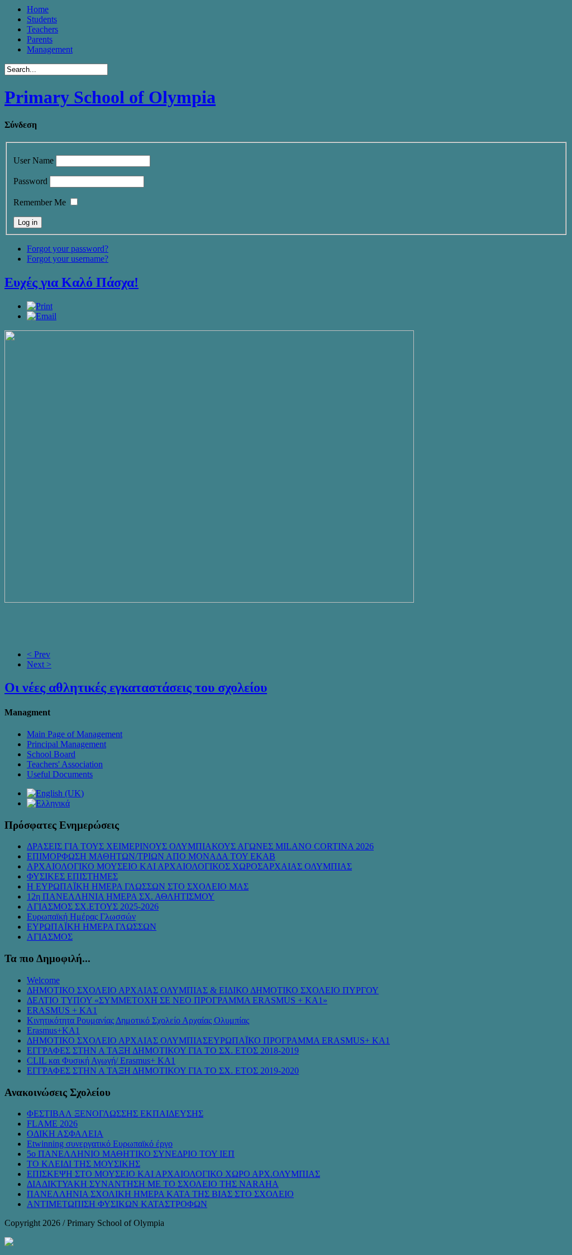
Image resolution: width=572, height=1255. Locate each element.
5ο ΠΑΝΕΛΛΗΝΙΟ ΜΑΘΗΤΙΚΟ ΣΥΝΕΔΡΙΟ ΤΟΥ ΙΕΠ (131, 1153)
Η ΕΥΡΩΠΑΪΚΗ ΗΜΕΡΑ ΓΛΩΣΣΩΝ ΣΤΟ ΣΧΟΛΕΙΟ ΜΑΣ (138, 886)
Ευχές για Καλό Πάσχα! (71, 282)
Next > (39, 664)
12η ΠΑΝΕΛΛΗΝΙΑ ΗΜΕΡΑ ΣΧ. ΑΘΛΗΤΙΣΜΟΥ (120, 896)
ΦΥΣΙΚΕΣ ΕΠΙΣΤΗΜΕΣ (72, 876)
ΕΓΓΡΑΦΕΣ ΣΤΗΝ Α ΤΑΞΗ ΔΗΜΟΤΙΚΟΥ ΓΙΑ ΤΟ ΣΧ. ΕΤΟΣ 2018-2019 (163, 1050)
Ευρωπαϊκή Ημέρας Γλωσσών (81, 916)
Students (42, 19)
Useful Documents (60, 774)
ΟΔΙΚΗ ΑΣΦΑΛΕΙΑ (65, 1133)
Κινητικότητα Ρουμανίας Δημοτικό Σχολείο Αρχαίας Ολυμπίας (138, 1020)
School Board (51, 754)
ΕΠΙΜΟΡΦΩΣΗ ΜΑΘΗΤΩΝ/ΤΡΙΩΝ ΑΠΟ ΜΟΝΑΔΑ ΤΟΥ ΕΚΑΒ (151, 856)
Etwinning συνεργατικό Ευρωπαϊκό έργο (100, 1143)
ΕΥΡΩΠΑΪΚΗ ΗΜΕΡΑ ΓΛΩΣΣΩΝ (91, 926)
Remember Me (39, 202)
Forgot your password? (67, 248)
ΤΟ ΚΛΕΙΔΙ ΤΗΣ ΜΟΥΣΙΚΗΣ (83, 1164)
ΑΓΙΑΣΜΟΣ (50, 936)
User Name (33, 160)
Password (30, 181)
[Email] (41, 316)
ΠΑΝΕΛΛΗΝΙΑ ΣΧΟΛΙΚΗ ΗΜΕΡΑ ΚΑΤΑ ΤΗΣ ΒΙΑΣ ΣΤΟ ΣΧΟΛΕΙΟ (160, 1194)
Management (50, 49)
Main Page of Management (74, 734)
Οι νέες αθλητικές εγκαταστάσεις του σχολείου (135, 687)
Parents (40, 39)
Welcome (43, 980)
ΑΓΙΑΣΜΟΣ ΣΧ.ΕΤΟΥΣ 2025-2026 (93, 906)
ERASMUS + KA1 (62, 1010)
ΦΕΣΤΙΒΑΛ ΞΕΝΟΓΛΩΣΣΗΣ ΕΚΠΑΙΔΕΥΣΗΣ (115, 1113)
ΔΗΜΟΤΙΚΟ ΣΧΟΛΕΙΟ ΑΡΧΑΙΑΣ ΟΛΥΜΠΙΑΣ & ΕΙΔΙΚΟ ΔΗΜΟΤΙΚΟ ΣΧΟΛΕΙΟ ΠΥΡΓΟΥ (203, 990)
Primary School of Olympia (110, 97)
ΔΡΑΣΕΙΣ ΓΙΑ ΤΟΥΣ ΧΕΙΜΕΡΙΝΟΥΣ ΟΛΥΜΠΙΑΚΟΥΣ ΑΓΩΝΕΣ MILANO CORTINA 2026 (200, 846)
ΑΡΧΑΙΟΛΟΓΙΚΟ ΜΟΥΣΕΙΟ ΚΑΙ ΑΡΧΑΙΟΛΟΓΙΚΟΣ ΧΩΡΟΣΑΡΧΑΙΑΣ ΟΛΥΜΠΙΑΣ (189, 866)
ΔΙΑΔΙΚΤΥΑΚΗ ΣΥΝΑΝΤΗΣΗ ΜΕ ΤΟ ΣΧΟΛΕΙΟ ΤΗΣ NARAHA (153, 1184)
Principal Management (66, 744)
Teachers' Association (65, 764)
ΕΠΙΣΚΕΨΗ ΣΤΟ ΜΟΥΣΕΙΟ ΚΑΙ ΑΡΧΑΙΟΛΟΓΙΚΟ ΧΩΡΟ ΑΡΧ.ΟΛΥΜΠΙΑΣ (173, 1174)
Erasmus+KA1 (53, 1030)
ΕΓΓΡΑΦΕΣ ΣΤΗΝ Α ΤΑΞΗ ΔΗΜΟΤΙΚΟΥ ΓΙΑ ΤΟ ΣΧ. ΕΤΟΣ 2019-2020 (163, 1070)
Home (38, 9)
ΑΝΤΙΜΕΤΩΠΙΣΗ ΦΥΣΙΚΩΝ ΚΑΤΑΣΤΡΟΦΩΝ (117, 1204)
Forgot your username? (67, 258)
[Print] (40, 306)
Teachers (42, 29)
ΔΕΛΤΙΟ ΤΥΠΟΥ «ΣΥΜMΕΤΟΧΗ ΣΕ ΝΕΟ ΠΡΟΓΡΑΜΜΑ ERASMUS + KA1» (177, 1000)
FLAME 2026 (52, 1123)
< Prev (38, 654)
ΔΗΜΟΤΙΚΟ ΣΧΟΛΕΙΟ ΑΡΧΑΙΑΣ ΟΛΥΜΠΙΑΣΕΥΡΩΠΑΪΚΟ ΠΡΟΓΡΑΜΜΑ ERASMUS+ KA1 (208, 1040)
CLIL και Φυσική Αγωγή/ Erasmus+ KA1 (101, 1060)
